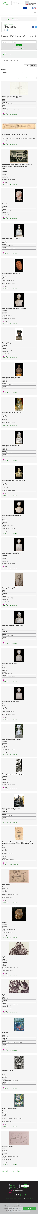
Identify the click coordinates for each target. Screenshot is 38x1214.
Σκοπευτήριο (6, 884)
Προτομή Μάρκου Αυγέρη (10, 701)
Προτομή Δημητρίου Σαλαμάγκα (13, 774)
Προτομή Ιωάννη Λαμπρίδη (11, 238)
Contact (7, 1198)
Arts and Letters (8, 24)
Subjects (15, 19)
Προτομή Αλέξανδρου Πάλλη (11, 739)
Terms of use (20, 1198)
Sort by (3, 70)
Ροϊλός (4, 922)
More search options (19, 48)
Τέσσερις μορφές (7, 1146)
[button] (19, 54)
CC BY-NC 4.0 (13, 115)
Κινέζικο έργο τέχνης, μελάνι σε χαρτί (14, 134)
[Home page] (13, 3)
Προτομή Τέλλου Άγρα (9, 663)
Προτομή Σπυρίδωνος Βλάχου (12, 412)
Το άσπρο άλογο (7, 1070)
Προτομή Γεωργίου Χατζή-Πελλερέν (14, 308)
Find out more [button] (16, 1210)
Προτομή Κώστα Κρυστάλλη (11, 515)
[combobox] (12, 72)
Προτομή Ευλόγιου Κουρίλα (11, 445)
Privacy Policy (13, 1198)
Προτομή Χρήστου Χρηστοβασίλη (13, 625)
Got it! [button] (30, 1208)
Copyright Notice (29, 1198)
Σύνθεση (5, 1033)
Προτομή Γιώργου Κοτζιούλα (11, 553)
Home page (6, 19)
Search (19, 45)
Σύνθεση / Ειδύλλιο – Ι (9, 1108)
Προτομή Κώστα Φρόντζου (11, 273)
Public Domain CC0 (14, 864)
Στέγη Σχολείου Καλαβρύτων (12, 97)
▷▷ (35, 78)
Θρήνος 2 (5, 957)
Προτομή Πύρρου (8, 343)
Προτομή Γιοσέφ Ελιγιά (10, 588)
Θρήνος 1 (5, 995)
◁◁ (18, 78)
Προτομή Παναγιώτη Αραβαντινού (13, 480)
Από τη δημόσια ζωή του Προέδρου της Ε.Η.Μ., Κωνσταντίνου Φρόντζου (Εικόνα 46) (17, 165)
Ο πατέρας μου (7, 204)
